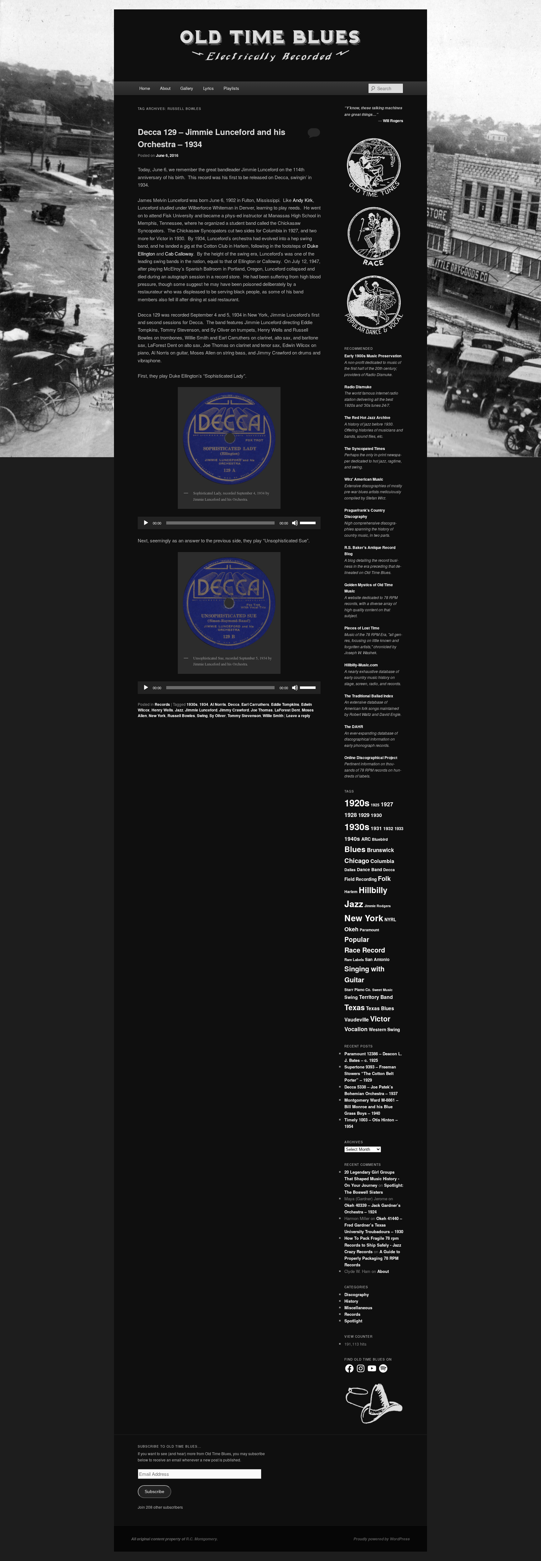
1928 (350, 815)
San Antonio (377, 959)
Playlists (231, 88)
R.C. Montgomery (201, 1539)
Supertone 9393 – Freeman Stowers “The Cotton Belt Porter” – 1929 (370, 1073)
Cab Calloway (179, 253)
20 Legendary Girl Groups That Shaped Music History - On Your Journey (371, 1178)
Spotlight (353, 1321)
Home (144, 88)
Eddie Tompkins (285, 704)
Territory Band (376, 996)
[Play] (146, 523)
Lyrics (208, 88)
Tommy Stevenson (244, 715)
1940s (352, 838)
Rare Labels (354, 959)
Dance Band (369, 869)
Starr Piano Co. (357, 989)
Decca (234, 704)
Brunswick (380, 850)
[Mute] (295, 523)
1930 (376, 815)
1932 (388, 828)
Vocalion (356, 1029)
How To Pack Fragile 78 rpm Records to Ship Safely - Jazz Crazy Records (372, 1244)
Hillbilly (373, 890)
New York (157, 715)
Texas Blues (380, 1008)
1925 (375, 805)
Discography (356, 1294)
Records (162, 704)
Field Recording (360, 879)
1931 (376, 828)
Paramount (369, 930)
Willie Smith (273, 715)
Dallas (350, 869)
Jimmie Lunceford (201, 710)
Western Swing (384, 1029)
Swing (202, 715)
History (351, 1301)
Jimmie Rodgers (377, 905)
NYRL (390, 919)
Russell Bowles (181, 715)
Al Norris (218, 704)
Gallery (186, 88)
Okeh (351, 929)
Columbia (382, 861)
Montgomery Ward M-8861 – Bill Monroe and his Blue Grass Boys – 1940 (371, 1106)
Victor (380, 1018)
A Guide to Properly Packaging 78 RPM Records (372, 1258)
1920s (356, 802)
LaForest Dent (287, 710)
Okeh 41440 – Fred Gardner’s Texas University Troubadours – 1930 (373, 1224)
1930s (192, 704)
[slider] (308, 522)
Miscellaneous (358, 1307)
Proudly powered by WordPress (381, 1539)
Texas (354, 1007)
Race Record (364, 950)
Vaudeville (356, 1019)
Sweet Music (382, 989)
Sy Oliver (217, 715)
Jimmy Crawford (234, 710)
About (165, 88)
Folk (384, 878)
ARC (366, 839)
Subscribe (154, 1491)
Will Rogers (393, 120)
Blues (355, 849)
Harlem (351, 891)
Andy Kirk (303, 200)
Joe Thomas (262, 710)
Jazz (179, 710)
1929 (363, 815)
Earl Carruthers (255, 704)
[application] (229, 523)
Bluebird (380, 839)
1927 (387, 804)
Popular (356, 939)
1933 (398, 828)
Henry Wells (162, 710)
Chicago (356, 860)
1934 (203, 704)
